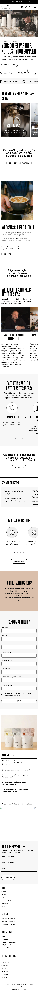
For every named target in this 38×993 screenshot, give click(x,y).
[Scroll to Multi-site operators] (20, 552)
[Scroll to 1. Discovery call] (15, 438)
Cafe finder (5, 963)
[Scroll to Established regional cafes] (17, 552)
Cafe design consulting (8, 924)
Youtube (4, 977)
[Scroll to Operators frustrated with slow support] (23, 552)
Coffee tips (4, 939)
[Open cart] (22, 7)
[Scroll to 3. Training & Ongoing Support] (22, 438)
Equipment (5, 903)
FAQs (3, 936)
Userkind (23, 990)
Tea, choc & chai (6, 900)
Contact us (4, 966)
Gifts (3, 906)
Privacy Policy (6, 948)
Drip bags (4, 897)
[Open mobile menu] (35, 6)
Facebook (4, 974)
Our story (4, 960)
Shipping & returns (7, 945)
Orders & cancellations (8, 942)
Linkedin (4, 968)
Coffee (3, 892)
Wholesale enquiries (8, 921)
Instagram (4, 971)
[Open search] (30, 7)
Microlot (4, 894)
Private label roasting (8, 918)
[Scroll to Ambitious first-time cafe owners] (14, 552)
